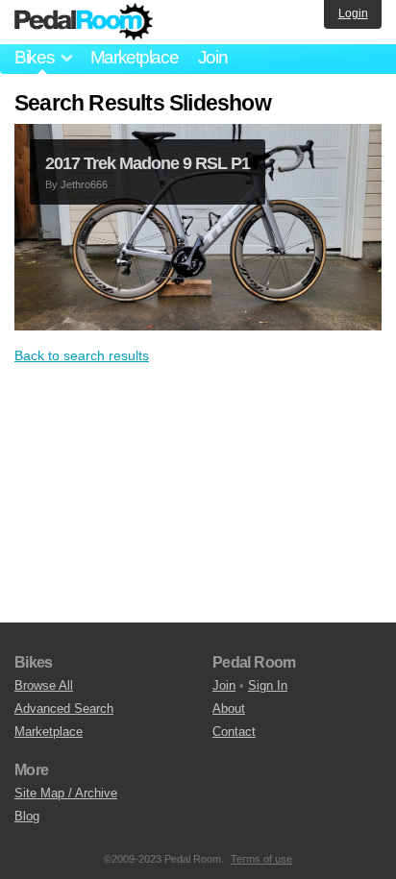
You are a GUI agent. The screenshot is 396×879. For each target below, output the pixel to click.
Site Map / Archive (65, 793)
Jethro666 (84, 184)
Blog (26, 816)
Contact (234, 731)
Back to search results (81, 355)
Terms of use (261, 859)
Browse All (43, 685)
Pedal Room (83, 22)
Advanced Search (63, 708)
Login (353, 13)
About (228, 708)
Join (213, 57)
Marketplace (134, 57)
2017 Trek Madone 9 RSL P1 (147, 163)
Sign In (267, 685)
